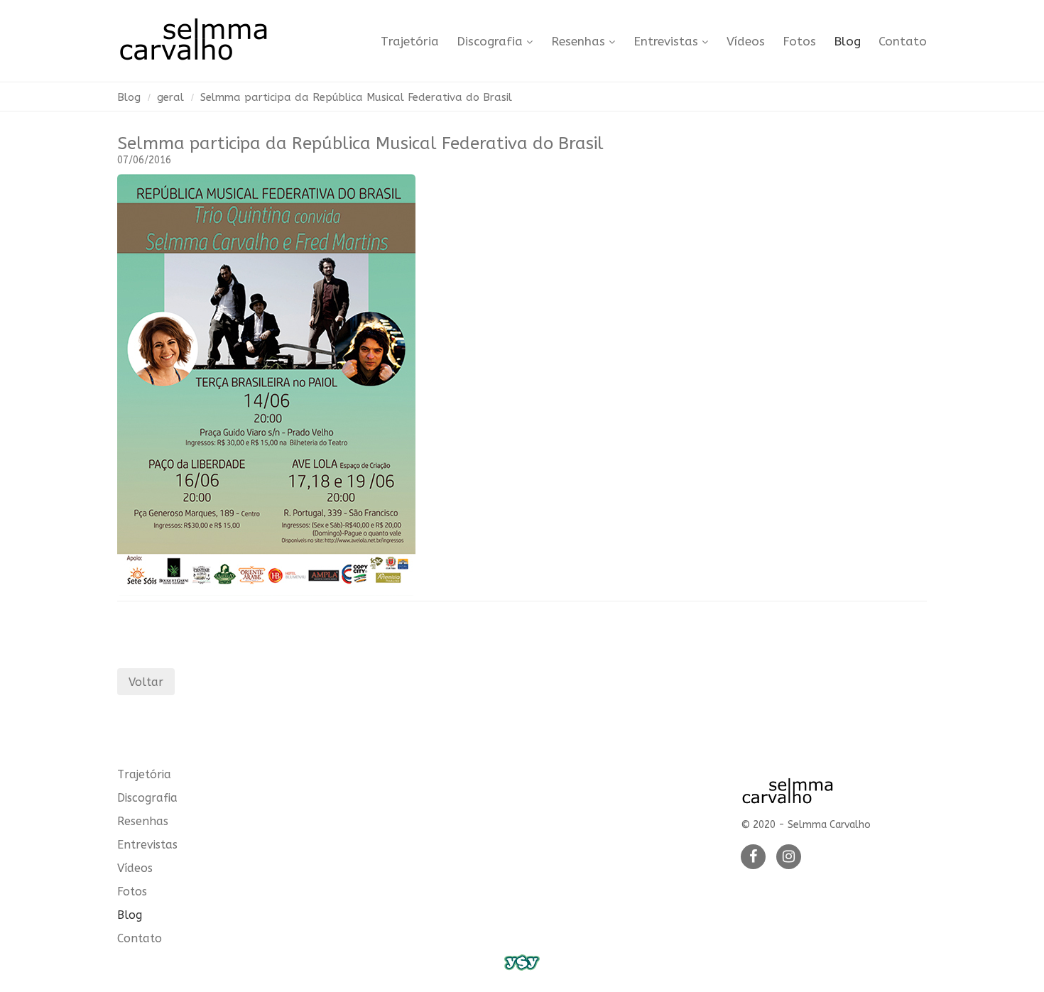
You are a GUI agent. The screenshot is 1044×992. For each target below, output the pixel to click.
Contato (903, 42)
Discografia (490, 42)
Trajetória (410, 42)
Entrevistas (666, 42)
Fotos (799, 42)
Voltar (146, 682)
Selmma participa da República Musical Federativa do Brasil (356, 97)
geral (170, 97)
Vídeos (746, 42)
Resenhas (578, 42)
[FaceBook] (753, 857)
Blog (847, 42)
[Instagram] (788, 857)
